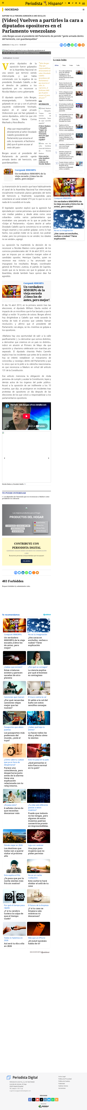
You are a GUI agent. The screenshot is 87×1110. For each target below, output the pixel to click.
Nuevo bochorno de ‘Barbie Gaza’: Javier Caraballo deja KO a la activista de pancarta (66, 85)
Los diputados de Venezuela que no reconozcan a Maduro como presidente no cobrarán (25, 497)
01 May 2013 (14, 45)
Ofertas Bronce (41, 531)
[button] (44, 436)
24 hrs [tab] (57, 65)
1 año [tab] (77, 65)
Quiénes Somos (63, 1086)
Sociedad (11, 9)
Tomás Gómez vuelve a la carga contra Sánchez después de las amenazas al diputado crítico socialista (66, 165)
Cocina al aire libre (23, 526)
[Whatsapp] (72, 45)
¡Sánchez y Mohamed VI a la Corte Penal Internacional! (66, 146)
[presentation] (4, 458)
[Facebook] (62, 3)
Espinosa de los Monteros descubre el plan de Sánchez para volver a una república (66, 127)
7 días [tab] (64, 65)
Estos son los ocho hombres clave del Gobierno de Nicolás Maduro (45, 160)
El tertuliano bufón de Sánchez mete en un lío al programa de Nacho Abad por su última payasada (66, 107)
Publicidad (61, 1083)
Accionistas (62, 1088)
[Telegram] (75, 45)
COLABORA (26, 561)
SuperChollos (40, 522)
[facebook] (30, 1099)
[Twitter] (65, 45)
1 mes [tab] (71, 65)
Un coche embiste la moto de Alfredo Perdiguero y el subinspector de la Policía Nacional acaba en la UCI (66, 75)
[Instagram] (76, 3)
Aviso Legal (61, 1076)
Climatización (10, 526)
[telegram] (49, 1099)
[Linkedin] (68, 45)
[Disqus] (26, 985)
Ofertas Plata (40, 528)
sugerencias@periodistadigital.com (20, 1091)
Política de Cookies (64, 1081)
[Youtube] (69, 3)
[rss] (56, 1099)
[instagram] (45, 1099)
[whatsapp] (79, 3)
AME (83, 3)
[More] (83, 45)
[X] (65, 3)
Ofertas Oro (40, 525)
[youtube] (37, 1099)
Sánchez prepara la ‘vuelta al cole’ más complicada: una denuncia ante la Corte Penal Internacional (66, 155)
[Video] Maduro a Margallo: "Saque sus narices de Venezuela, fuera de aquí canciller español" (45, 133)
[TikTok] (72, 3)
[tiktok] (41, 1099)
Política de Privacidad (65, 1079)
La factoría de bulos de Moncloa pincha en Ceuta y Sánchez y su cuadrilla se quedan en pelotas (66, 137)
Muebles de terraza (18, 528)
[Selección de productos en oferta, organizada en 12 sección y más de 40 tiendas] (26, 508)
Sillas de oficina (18, 531)
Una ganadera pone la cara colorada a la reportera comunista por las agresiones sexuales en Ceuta (66, 118)
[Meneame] (79, 45)
